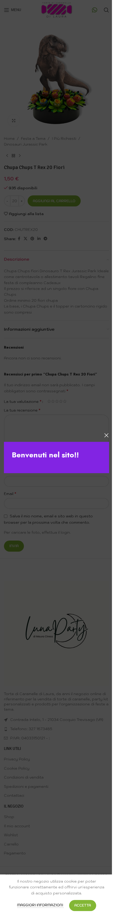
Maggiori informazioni (40, 905)
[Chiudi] (106, 435)
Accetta (82, 905)
